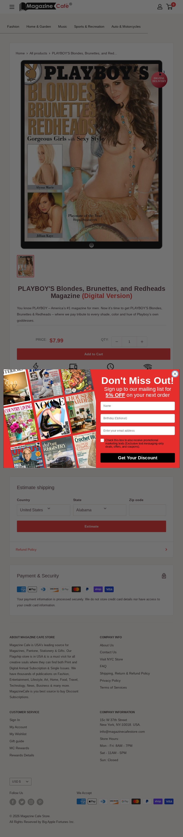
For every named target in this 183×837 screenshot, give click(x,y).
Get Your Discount (138, 457)
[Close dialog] (175, 374)
